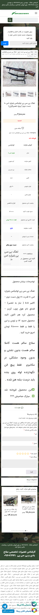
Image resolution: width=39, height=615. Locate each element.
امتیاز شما (33, 454)
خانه (36, 52)
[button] (4, 63)
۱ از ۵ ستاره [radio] (28, 453)
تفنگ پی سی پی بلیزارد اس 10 (11, 256)
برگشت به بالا (17, 538)
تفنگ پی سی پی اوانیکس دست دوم (19, 133)
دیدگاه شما (33, 457)
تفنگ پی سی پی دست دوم (25, 52)
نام (35, 434)
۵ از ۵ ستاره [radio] (17, 453)
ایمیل (35, 443)
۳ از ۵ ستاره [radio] (23, 453)
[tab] (19, 408)
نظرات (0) (18, 408)
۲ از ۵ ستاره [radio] (25, 453)
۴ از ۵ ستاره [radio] (20, 453)
